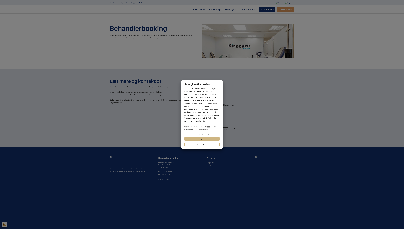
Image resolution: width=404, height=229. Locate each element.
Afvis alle (202, 144)
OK (202, 139)
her (206, 130)
